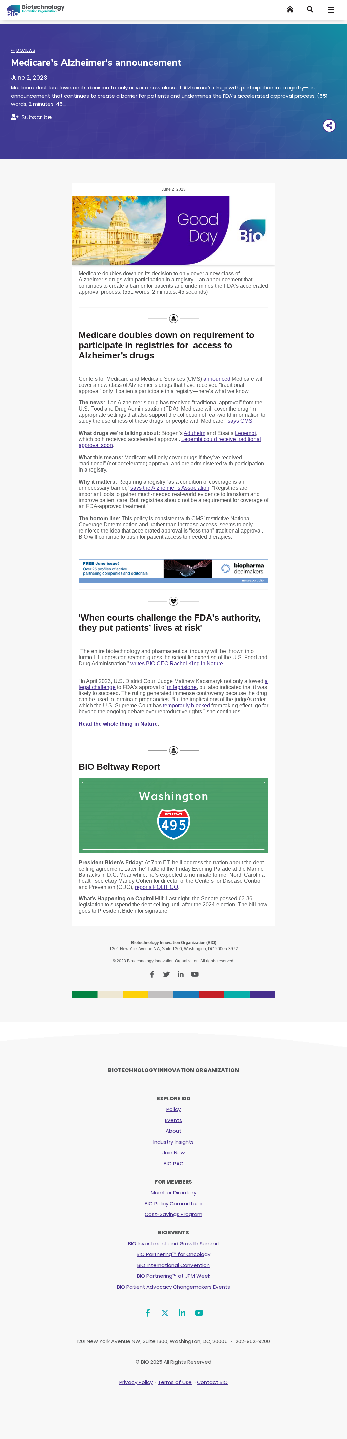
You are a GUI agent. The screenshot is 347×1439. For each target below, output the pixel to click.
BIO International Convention (173, 1265)
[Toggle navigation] (331, 9)
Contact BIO (212, 1382)
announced (216, 379)
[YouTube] (199, 1313)
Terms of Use (175, 1382)
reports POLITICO (156, 887)
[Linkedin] (182, 1313)
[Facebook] (147, 1313)
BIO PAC (173, 1163)
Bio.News (25, 50)
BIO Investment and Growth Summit (173, 1243)
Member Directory (173, 1192)
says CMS (240, 421)
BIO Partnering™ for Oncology (173, 1254)
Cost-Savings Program (173, 1214)
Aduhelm (194, 433)
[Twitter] (164, 1313)
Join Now (173, 1152)
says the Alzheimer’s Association (169, 488)
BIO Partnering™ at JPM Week (173, 1275)
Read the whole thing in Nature (118, 724)
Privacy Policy (136, 1382)
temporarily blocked (186, 705)
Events (173, 1120)
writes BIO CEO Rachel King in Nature (176, 663)
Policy (173, 1109)
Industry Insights (173, 1141)
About (173, 1130)
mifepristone (182, 687)
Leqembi (245, 433)
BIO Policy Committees (173, 1203)
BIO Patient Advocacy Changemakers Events (173, 1286)
